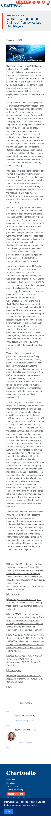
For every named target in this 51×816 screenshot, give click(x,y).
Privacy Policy (12, 786)
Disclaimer (10, 783)
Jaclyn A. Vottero (25, 743)
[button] (47, 5)
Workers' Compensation (25, 721)
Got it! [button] (8, 811)
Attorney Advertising (14, 790)
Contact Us (11, 780)
